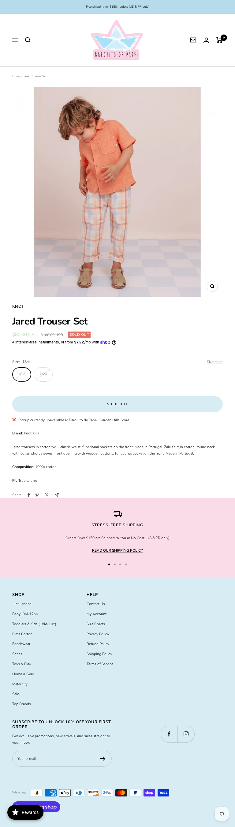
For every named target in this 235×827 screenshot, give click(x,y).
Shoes (17, 653)
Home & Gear (23, 674)
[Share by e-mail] (57, 495)
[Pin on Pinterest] (37, 495)
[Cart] (219, 40)
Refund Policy (98, 643)
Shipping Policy (99, 653)
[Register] (103, 758)
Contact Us (96, 603)
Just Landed (22, 603)
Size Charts (96, 624)
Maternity (20, 684)
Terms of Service (100, 664)
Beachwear (21, 643)
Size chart (215, 361)
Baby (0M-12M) (25, 613)
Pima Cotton (22, 634)
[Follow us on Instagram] (185, 734)
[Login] (206, 40)
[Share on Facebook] (29, 495)
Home (16, 76)
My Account (96, 613)
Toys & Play (21, 664)
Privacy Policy (98, 634)
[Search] (28, 40)
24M (43, 374)
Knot (18, 306)
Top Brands (21, 704)
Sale (15, 693)
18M (21, 374)
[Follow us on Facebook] (169, 734)
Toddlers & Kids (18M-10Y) (34, 624)
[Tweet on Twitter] (46, 495)
